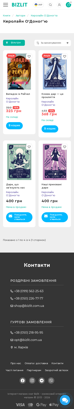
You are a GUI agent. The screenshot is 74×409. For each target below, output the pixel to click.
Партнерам (34, 370)
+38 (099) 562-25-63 (28, 291)
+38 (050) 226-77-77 (28, 298)
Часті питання (14, 370)
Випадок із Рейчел (18, 94)
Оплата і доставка (36, 363)
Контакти (57, 363)
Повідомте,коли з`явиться (20, 217)
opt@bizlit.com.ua (28, 340)
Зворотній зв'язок (56, 370)
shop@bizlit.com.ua (29, 306)
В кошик (14, 125)
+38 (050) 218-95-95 (28, 332)
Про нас (16, 363)
